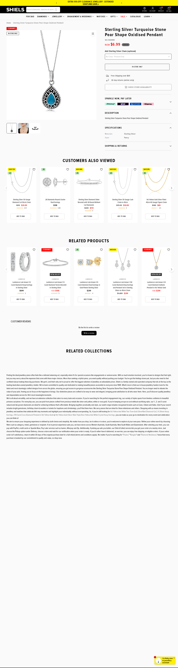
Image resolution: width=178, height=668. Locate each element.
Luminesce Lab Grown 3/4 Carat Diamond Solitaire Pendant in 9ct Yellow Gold (156, 285)
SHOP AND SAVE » (64, 4)
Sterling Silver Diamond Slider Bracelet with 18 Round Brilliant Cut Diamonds (89, 202)
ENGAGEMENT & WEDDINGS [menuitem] (79, 16)
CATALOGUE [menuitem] (135, 16)
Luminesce (21, 279)
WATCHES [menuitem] (101, 16)
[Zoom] (93, 34)
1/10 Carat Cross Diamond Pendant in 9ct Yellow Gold (33, 415)
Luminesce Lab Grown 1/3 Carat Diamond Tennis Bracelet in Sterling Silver (55, 285)
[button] (8, 188)
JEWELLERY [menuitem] (57, 16)
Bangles (133, 435)
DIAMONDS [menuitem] (42, 16)
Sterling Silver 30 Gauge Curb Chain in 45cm (122, 200)
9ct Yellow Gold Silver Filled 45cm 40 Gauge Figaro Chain (156, 200)
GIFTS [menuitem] (113, 16)
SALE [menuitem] (123, 16)
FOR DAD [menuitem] (30, 16)
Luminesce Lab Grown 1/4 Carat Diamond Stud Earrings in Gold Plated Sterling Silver (89, 285)
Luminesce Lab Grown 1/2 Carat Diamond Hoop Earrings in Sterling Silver (21, 285)
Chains (125, 435)
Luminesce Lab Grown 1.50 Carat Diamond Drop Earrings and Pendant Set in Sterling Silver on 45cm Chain (122, 286)
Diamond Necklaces (148, 435)
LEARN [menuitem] (147, 16)
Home (9, 23)
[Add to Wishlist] (34, 169)
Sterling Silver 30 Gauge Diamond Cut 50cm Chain (22, 200)
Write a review (89, 333)
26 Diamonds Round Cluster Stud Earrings (55, 200)
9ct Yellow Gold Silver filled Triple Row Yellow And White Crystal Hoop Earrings (85, 415)
